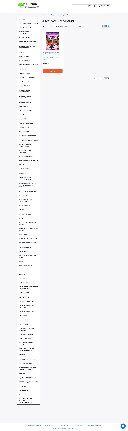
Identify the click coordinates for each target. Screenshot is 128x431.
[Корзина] (94, 6)
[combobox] (80, 5)
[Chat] (123, 426)
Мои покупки (105, 6)
